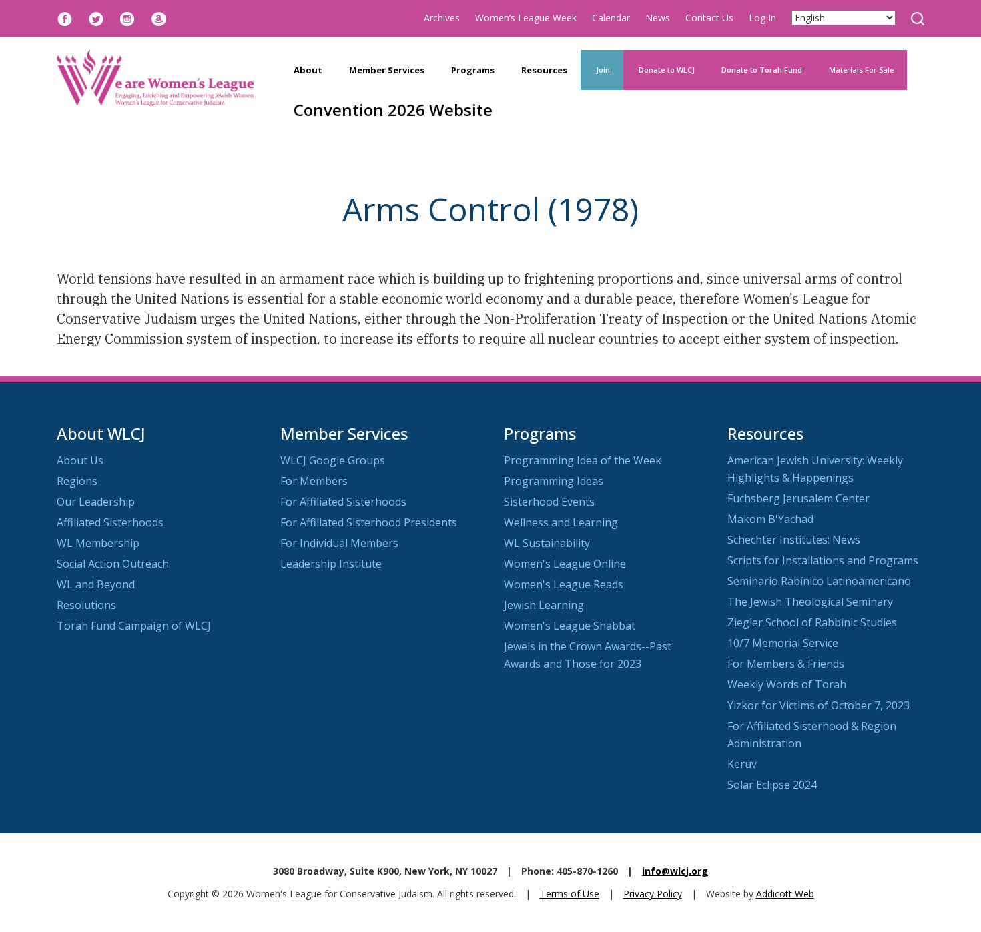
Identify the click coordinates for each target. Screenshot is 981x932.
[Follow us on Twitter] (96, 17)
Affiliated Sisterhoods (110, 522)
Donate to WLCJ (666, 70)
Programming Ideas (553, 481)
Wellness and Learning (561, 522)
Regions (77, 481)
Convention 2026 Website (393, 110)
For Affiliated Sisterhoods (343, 501)
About (308, 70)
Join (602, 70)
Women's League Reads (563, 584)
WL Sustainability (547, 543)
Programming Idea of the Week (582, 460)
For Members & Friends (785, 663)
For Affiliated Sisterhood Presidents (368, 522)
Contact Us (709, 17)
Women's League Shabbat (569, 625)
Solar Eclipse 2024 (772, 784)
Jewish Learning (544, 605)
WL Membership (98, 543)
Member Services (386, 70)
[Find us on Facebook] (65, 17)
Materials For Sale (861, 70)
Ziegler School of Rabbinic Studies (812, 622)
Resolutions (86, 605)
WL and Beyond (96, 584)
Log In (762, 17)
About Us (80, 460)
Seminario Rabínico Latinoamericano (819, 581)
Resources (544, 70)
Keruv (742, 764)
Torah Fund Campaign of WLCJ (134, 625)
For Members (314, 481)
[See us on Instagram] (127, 17)
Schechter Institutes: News (793, 539)
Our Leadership (96, 501)
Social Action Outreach (113, 563)
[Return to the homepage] (155, 78)
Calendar (611, 17)
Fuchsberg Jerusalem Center (798, 498)
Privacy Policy (652, 893)
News (657, 17)
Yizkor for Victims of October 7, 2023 (818, 705)
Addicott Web (785, 893)
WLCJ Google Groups (332, 460)
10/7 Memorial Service (782, 643)
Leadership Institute (331, 563)
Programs (473, 70)
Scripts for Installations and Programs (822, 560)
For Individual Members (339, 543)
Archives (442, 17)
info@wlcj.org (675, 871)
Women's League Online (565, 563)
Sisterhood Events (549, 501)
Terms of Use (569, 893)
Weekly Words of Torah (786, 684)
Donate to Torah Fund (761, 70)
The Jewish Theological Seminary (810, 601)
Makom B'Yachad (770, 519)
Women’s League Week (526, 17)
